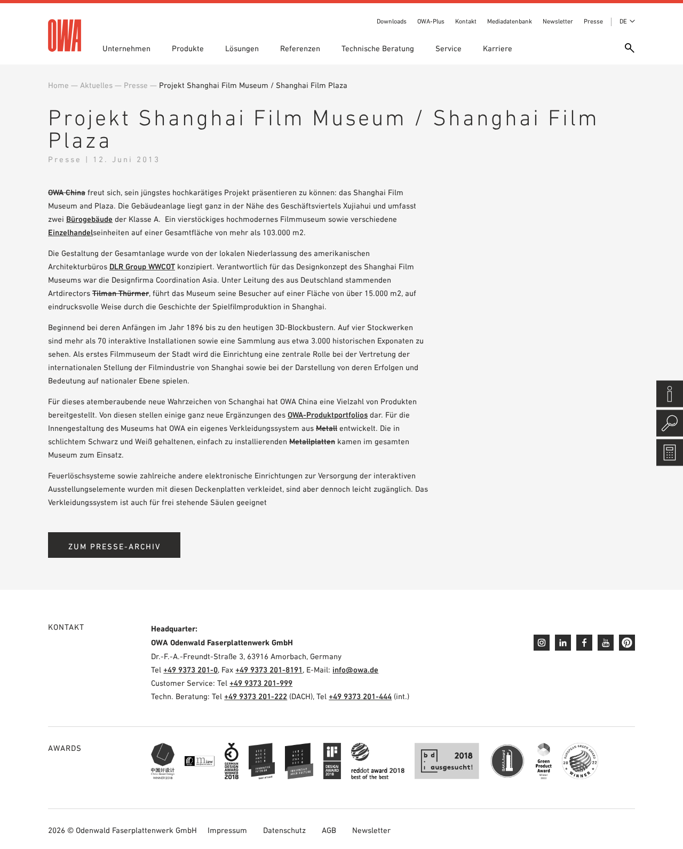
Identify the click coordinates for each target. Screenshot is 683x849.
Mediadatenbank (509, 21)
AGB (329, 830)
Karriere (497, 48)
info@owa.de (355, 669)
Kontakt (465, 21)
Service (448, 48)
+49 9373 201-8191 (269, 669)
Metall (326, 427)
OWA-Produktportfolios (328, 414)
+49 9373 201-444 (360, 696)
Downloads (392, 21)
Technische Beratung (378, 48)
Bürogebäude (89, 218)
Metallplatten (312, 441)
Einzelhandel (70, 232)
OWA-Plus (430, 21)
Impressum (227, 830)
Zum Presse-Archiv (114, 546)
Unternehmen (126, 48)
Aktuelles (96, 85)
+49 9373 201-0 (190, 669)
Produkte (188, 48)
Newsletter (558, 21)
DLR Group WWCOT (142, 266)
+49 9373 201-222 (255, 696)
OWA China (66, 192)
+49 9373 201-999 (260, 682)
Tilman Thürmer (120, 293)
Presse (593, 21)
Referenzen (300, 48)
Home (58, 85)
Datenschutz (284, 830)
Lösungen (242, 48)
